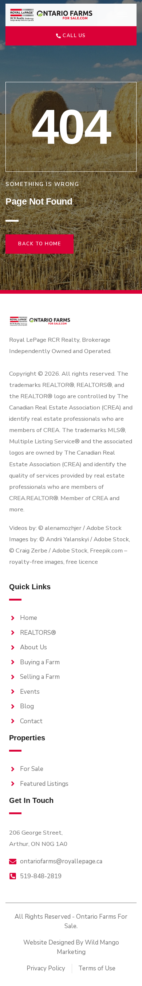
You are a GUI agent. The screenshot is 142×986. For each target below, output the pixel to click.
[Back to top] (124, 968)
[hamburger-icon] (122, 14)
